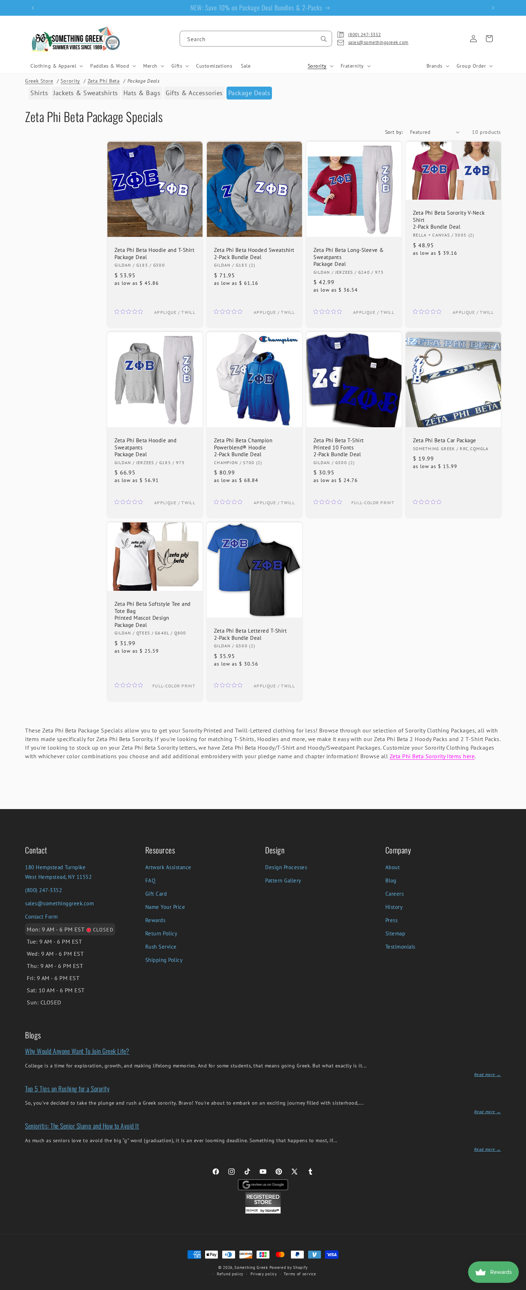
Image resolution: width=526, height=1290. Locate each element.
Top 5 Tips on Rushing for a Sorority (67, 1088)
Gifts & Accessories (194, 93)
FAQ (150, 880)
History (394, 907)
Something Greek (251, 1267)
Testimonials (400, 946)
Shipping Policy (164, 959)
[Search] (324, 39)
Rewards (155, 920)
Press (391, 920)
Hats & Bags (142, 93)
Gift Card (156, 893)
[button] (56, 65)
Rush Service (161, 946)
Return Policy (161, 933)
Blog (390, 880)
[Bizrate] (516, 1286)
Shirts (39, 93)
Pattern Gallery (283, 880)
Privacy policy (263, 1273)
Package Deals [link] (249, 93)
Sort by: (394, 132)
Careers (394, 893)
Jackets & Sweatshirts (85, 93)
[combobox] (256, 38)
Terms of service (300, 1273)
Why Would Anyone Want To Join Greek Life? (77, 1051)
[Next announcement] (493, 8)
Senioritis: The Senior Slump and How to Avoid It (82, 1125)
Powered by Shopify (288, 1267)
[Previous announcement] (33, 8)
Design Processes (286, 867)
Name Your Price (165, 907)
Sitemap (395, 933)
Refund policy (230, 1273)
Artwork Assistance (168, 867)
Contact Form (41, 916)
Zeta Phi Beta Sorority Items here (432, 756)
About (392, 867)
